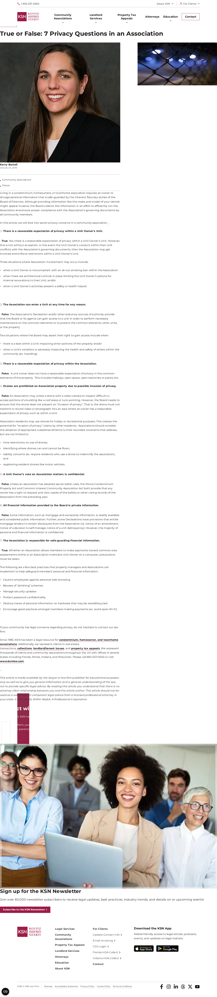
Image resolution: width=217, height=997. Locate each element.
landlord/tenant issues (48, 648)
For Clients (190, 3)
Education (62, 962)
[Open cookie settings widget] (5, 991)
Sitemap (48, 986)
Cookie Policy (103, 986)
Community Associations (63, 937)
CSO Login (99, 946)
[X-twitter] (190, 986)
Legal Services (65, 928)
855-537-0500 (195, 716)
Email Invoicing (103, 940)
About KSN (163, 3)
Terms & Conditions (122, 986)
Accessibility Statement (66, 986)
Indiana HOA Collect (106, 958)
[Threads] (183, 986)
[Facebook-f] (161, 986)
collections (24, 648)
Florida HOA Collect (105, 952)
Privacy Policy (87, 986)
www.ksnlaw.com (12, 661)
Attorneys (61, 956)
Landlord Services (67, 950)
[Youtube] (197, 986)
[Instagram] (168, 986)
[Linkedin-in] (175, 986)
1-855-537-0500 (30, 3)
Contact (98, 964)
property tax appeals (85, 648)
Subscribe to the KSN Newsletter (24, 909)
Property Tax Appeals (70, 944)
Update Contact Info (106, 934)
